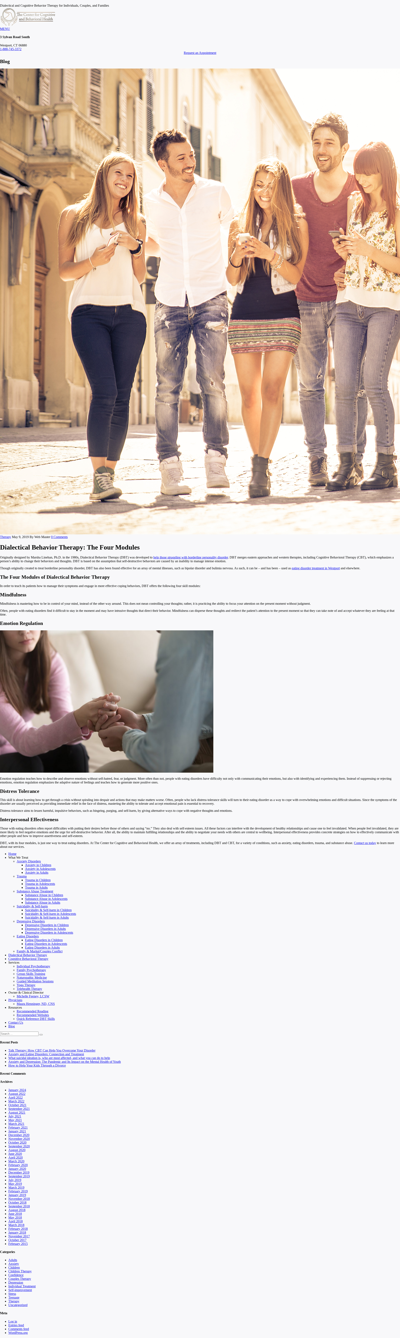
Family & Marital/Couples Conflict (39, 951)
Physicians (15, 1000)
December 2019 (18, 1172)
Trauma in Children (38, 880)
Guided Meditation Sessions (35, 981)
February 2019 (18, 1191)
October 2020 (17, 1142)
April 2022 (15, 1097)
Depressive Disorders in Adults (45, 929)
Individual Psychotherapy (33, 966)
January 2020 (17, 1169)
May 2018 (15, 1217)
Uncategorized (18, 1305)
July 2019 (14, 1180)
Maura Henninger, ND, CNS (36, 1004)
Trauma (22, 876)
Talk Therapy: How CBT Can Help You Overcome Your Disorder (51, 1050)
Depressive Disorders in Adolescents (49, 932)
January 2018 (17, 1232)
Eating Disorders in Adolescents (46, 944)
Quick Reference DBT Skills (36, 1019)
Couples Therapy (19, 1279)
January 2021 (17, 1131)
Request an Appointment (200, 53)
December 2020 (18, 1135)
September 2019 (19, 1176)
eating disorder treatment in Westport (316, 568)
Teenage (13, 1297)
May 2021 (15, 1120)
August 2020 (16, 1150)
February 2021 (18, 1127)
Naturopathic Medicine (32, 977)
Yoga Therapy (26, 985)
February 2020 (18, 1165)
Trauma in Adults (36, 887)
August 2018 (16, 1210)
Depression (15, 1282)
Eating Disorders (28, 936)
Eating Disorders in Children (44, 940)
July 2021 (14, 1116)
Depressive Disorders (31, 921)
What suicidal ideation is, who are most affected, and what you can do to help (59, 1058)
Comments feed (18, 1329)
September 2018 (19, 1206)
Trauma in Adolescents (40, 884)
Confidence (16, 1275)
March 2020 (16, 1161)
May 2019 (15, 1184)
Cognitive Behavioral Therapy (28, 959)
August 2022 (16, 1094)
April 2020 (15, 1157)
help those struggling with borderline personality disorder (190, 557)
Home (12, 854)
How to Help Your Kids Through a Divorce (37, 1065)
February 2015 (18, 1244)
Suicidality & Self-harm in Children (48, 910)
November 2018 (19, 1199)
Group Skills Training (31, 974)
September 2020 (19, 1146)
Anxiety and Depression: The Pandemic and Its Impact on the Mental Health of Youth (64, 1061)
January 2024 (17, 1090)
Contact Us (15, 1022)
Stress (12, 1294)
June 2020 (15, 1154)
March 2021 (16, 1124)
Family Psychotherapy (31, 970)
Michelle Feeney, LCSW (33, 996)
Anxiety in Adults (36, 872)
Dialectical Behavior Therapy (27, 955)
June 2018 (15, 1214)
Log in (12, 1321)
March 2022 (16, 1101)
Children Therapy (20, 1271)
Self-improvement (20, 1290)
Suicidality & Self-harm (32, 906)
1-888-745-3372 (10, 49)
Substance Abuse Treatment (35, 891)
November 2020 (19, 1139)
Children (14, 1267)
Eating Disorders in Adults (42, 947)
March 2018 (16, 1225)
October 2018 (17, 1202)
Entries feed (16, 1325)
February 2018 (18, 1229)
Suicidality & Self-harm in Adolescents (50, 914)
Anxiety (13, 1264)
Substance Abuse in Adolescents (46, 899)
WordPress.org (18, 1332)
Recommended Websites (33, 1015)
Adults (12, 1260)
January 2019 (17, 1195)
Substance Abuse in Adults (42, 902)
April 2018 (15, 1221)
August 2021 (16, 1112)
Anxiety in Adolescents (40, 869)
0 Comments (59, 537)
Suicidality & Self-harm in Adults (47, 917)
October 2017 (17, 1240)
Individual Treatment (22, 1286)
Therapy (5, 537)
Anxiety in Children (38, 865)
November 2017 (19, 1236)
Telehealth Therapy (29, 989)
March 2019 (16, 1187)
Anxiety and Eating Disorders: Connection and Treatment (46, 1054)
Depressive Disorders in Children (47, 925)
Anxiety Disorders (29, 861)
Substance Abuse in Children (44, 895)
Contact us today (365, 843)
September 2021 (19, 1109)
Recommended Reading (32, 1011)
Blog (11, 1026)
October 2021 (17, 1105)
